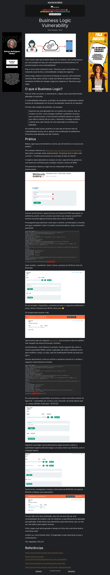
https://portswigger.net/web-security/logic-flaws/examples (48, 567)
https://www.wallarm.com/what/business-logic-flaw (45, 563)
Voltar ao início (55, 2)
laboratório (54, 340)
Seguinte (71, 571)
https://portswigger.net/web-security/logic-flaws (44, 553)
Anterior (39, 571)
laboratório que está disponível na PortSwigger (63, 150)
